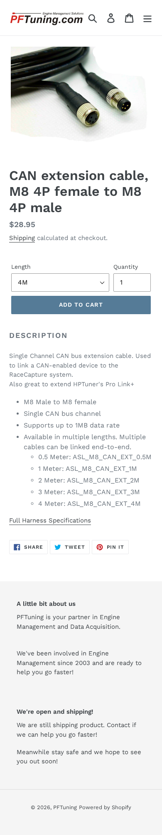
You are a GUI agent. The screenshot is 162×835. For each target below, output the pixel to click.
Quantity (125, 266)
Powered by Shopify (105, 807)
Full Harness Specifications (50, 520)
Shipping (22, 238)
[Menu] (147, 17)
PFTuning (65, 807)
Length (21, 266)
